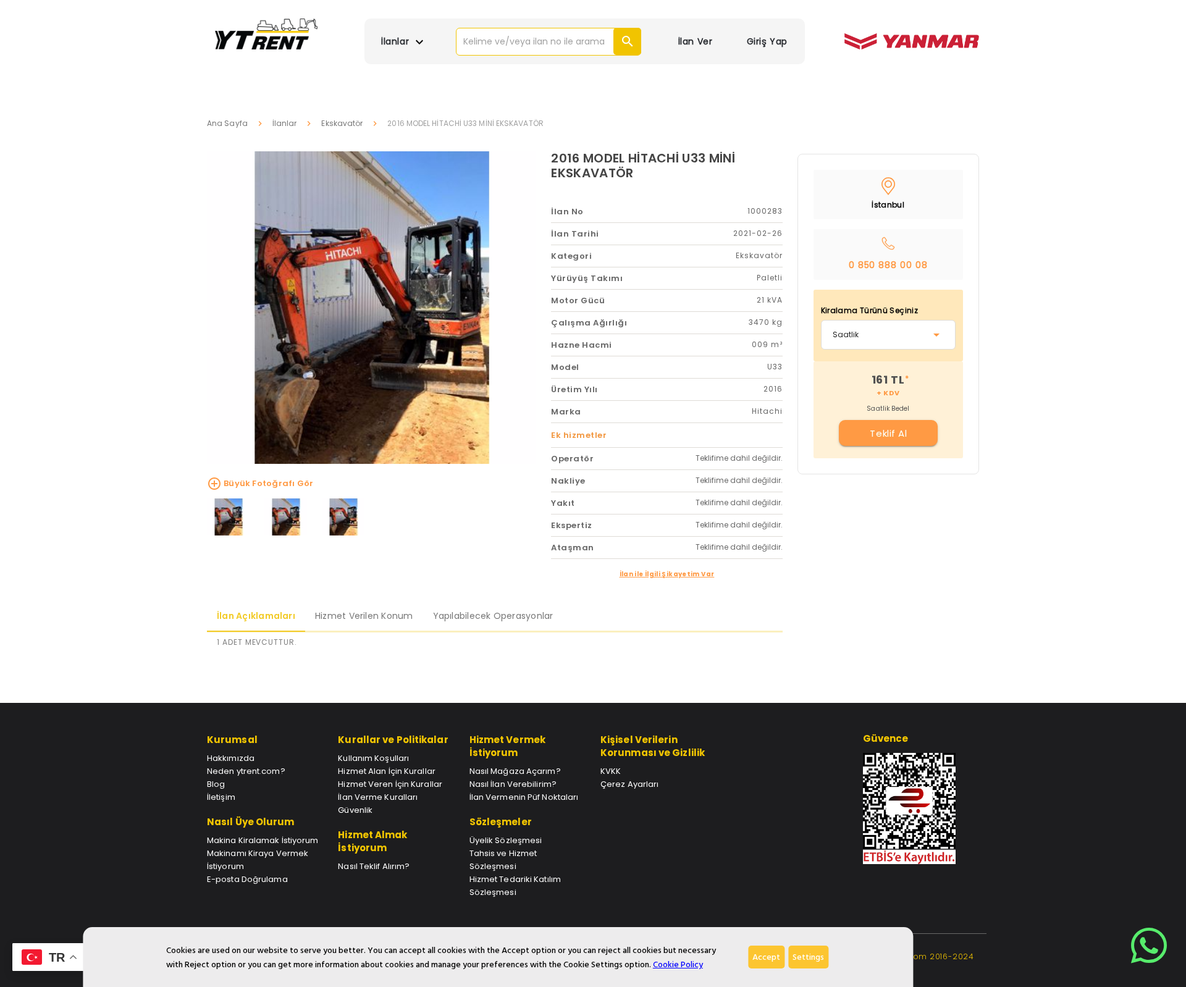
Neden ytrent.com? (246, 771)
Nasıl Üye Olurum (251, 821)
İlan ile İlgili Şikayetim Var (667, 574)
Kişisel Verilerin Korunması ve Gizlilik (652, 746)
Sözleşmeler (500, 821)
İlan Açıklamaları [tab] (256, 616)
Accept (766, 957)
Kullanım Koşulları (373, 758)
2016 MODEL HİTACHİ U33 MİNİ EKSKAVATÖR (643, 165)
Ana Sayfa (227, 123)
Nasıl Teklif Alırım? (374, 866)
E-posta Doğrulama (247, 879)
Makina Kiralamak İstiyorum (263, 840)
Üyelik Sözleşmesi (505, 840)
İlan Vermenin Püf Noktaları (524, 797)
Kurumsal (232, 739)
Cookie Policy (678, 964)
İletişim (221, 797)
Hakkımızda (230, 758)
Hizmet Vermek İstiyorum (507, 746)
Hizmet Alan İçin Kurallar (386, 771)
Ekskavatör (342, 123)
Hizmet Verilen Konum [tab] (364, 616)
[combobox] (888, 335)
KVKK (610, 771)
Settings (808, 957)
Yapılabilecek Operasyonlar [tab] (493, 616)
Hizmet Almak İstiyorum (372, 841)
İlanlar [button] (396, 41)
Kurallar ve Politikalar (393, 739)
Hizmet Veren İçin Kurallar (390, 784)
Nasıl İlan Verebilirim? (513, 784)
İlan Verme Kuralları (378, 797)
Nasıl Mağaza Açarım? (515, 771)
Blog (216, 784)
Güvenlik (355, 810)
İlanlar (284, 123)
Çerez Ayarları (629, 784)
